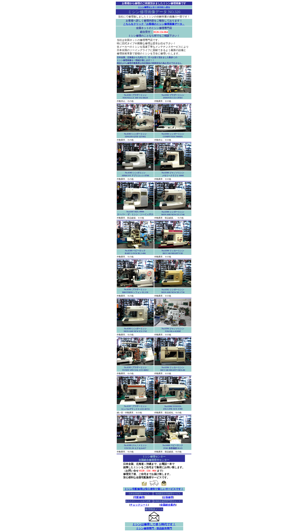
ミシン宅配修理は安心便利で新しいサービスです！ (154, 489)
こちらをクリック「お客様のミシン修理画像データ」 (154, 24)
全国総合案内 (168, 504)
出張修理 (168, 497)
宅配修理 (139, 497)
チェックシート (139, 504)
